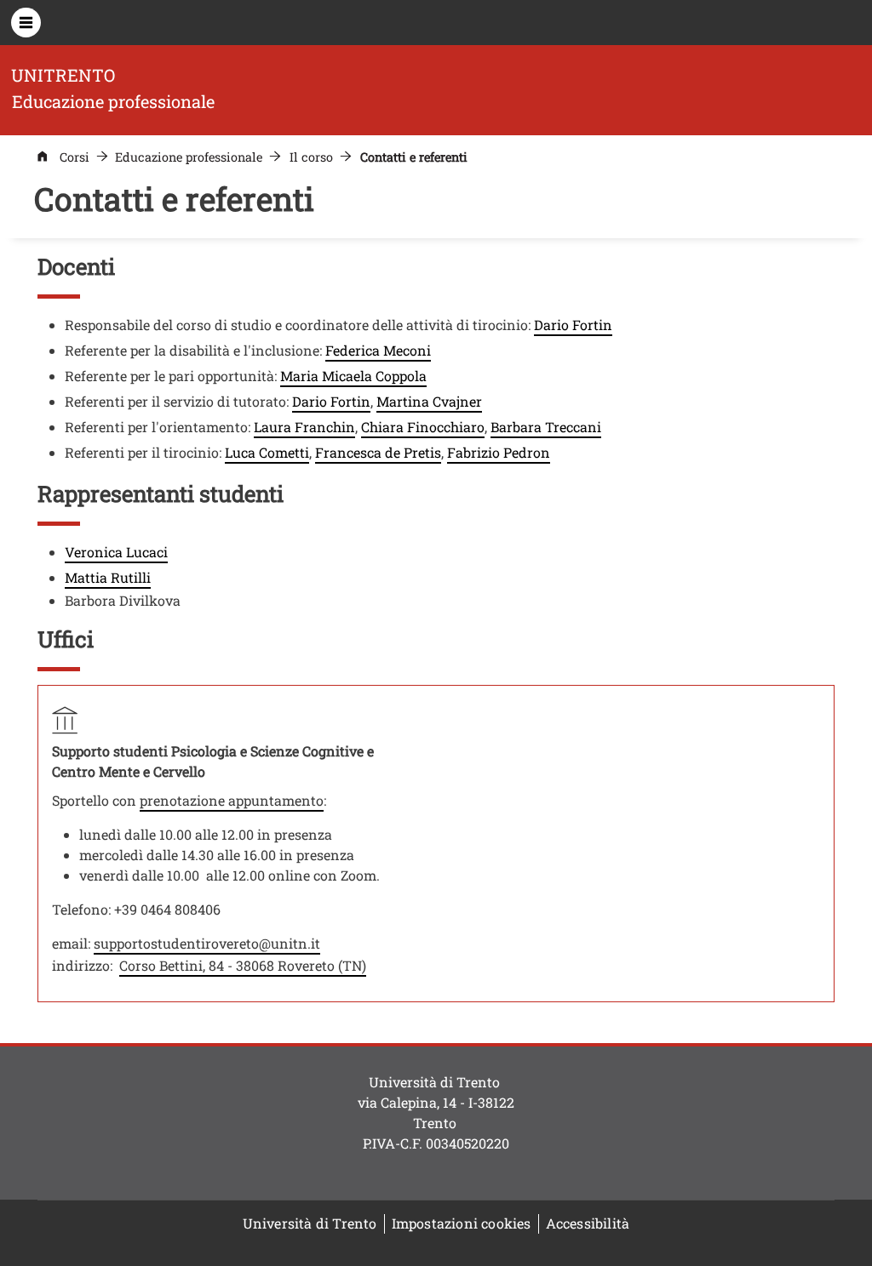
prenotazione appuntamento (232, 800)
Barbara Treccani (545, 427)
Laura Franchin (304, 427)
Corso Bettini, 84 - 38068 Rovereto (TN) (242, 965)
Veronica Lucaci (116, 552)
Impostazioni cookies (461, 1223)
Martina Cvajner (429, 401)
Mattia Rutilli (108, 577)
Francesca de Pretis (378, 452)
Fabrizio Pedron (498, 452)
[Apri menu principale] (26, 22)
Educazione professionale (188, 157)
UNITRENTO (63, 75)
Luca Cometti (267, 452)
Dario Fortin (573, 325)
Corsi (74, 157)
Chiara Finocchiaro (423, 427)
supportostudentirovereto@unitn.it (207, 943)
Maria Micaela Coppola (353, 376)
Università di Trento (310, 1223)
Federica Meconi (378, 350)
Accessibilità (588, 1223)
